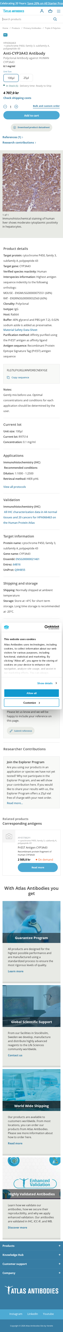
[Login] (42, 11)
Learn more (15, 971)
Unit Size (7, 71)
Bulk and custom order (46, 106)
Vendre (50, 1325)
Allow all (32, 693)
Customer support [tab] (15, 1264)
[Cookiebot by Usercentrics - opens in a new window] (45, 627)
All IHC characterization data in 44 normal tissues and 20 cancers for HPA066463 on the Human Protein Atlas (30, 517)
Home (5, 28)
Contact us (15, 1055)
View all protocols (14, 487)
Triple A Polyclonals (54, 28)
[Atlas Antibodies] (13, 11)
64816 (16, 564)
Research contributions (18, 142)
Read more (15, 1143)
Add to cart (31, 115)
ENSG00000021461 (27, 559)
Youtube (48, 1314)
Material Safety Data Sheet (20, 330)
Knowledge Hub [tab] (13, 1255)
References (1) (12, 137)
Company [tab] (9, 1273)
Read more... (15, 803)
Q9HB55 (20, 570)
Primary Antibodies (32, 28)
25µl (26, 78)
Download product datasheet (34, 127)
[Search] (55, 19)
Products (16, 28)
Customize (29, 702)
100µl (11, 78)
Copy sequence (20, 377)
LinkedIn (32, 1314)
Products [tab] (8, 1246)
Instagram (15, 1314)
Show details (45, 683)
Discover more (17, 1227)
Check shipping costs (17, 98)
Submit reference (23, 730)
